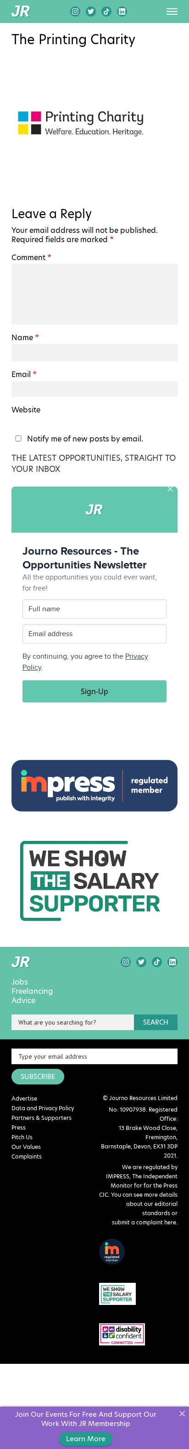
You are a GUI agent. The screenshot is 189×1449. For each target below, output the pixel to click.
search (155, 1022)
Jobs (19, 982)
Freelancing (32, 991)
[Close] (182, 1414)
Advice (23, 1000)
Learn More (86, 1438)
